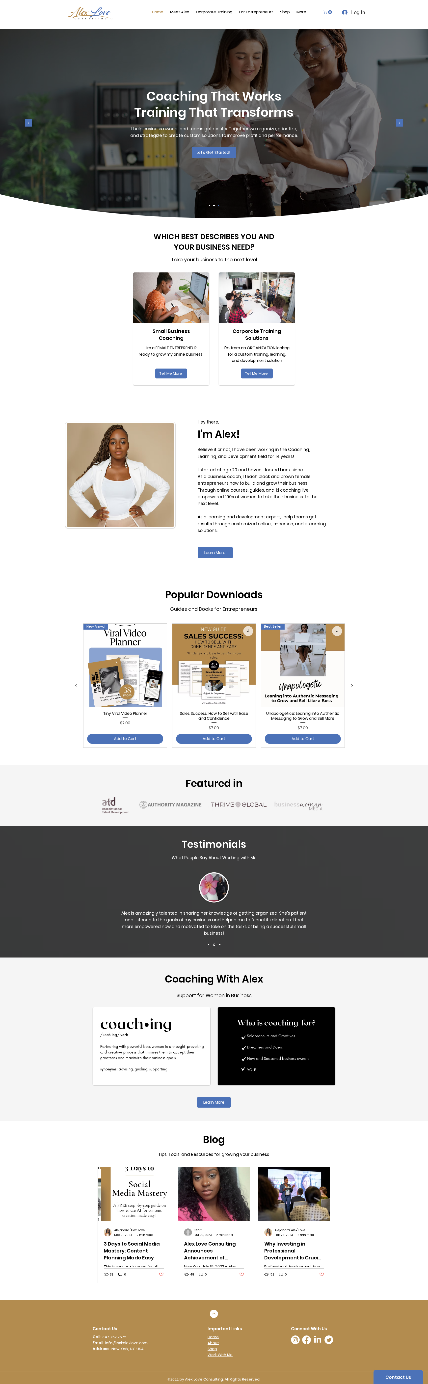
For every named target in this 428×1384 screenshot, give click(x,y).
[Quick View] (214, 665)
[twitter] (328, 1339)
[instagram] (295, 1339)
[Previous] (28, 123)
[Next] (399, 123)
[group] (214, 685)
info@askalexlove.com (126, 1342)
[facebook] (306, 1339)
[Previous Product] (76, 686)
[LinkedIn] (317, 1339)
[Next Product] (352, 686)
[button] (328, 12)
